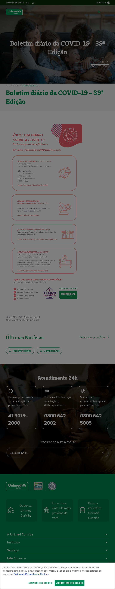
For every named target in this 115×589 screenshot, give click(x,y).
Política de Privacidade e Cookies (31, 574)
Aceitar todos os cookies (69, 583)
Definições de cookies (40, 583)
